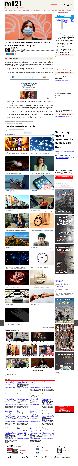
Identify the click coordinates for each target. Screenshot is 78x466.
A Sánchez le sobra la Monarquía (63, 70)
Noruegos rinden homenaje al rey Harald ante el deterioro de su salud (48, 390)
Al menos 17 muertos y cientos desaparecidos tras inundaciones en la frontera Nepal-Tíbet (10, 436)
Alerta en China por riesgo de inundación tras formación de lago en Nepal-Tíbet (64, 283)
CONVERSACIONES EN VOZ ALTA (64, 72)
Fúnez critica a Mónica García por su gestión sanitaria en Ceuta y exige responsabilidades (23, 385)
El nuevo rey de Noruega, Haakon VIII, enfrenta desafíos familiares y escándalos (64, 289)
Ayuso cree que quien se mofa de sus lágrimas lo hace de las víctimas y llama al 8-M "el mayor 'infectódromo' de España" (42, 369)
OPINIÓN (46, 456)
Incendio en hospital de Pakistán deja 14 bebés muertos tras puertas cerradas (11, 441)
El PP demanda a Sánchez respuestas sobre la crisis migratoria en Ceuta (11, 395)
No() (25, 123)
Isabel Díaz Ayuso (19, 121)
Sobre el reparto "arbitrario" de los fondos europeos (13, 356)
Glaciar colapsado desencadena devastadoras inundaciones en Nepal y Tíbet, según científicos (35, 408)
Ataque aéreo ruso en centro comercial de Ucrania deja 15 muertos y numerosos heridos (65, 45)
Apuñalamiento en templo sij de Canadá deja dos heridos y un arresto (64, 48)
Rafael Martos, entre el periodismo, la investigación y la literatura (64, 154)
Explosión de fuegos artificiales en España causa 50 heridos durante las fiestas (35, 396)
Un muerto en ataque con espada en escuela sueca (64, 41)
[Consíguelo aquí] (64, 361)
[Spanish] (59, 13)
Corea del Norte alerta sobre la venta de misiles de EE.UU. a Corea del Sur (11, 418)
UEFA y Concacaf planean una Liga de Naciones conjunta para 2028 (64, 51)
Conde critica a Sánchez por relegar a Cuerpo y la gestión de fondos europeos (23, 430)
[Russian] (68, 13)
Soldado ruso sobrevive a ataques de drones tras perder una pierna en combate (23, 413)
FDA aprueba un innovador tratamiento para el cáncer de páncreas (34, 401)
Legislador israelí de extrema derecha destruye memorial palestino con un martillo (36, 436)
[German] (65, 13)
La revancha (58, 34)
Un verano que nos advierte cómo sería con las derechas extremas (47, 424)
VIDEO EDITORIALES (8, 10)
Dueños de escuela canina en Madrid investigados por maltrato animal (23, 407)
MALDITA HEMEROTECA (35, 10)
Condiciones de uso (14, 130)
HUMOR (43, 10)
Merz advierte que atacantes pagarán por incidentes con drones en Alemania (48, 435)
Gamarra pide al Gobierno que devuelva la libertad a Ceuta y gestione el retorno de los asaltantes (23, 391)
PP (5, 121)
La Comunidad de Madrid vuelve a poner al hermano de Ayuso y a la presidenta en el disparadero (42, 343)
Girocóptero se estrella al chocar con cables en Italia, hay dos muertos (48, 395)
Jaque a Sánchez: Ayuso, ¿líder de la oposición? (29, 356)
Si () (21, 123)
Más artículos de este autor (14, 48)
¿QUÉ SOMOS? (56, 456)
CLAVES (19, 10)
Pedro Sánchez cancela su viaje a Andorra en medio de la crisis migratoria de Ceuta (35, 425)
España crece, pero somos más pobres (48, 383)
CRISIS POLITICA (26, 10)
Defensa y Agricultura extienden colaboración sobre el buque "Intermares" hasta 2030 (47, 402)
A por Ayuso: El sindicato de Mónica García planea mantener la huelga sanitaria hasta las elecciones (17, 343)
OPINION (48, 10)
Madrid (24, 121)
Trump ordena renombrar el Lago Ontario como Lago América (10, 384)
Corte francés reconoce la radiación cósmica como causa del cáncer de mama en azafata (48, 442)
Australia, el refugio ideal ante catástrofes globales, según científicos (22, 401)
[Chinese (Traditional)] (60, 13)
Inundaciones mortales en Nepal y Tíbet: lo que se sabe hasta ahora (47, 407)
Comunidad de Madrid (11, 121)
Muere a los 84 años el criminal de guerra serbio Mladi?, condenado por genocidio (11, 391)
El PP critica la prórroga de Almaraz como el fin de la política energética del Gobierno (35, 430)
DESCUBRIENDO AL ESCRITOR (64, 114)
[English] (62, 13)
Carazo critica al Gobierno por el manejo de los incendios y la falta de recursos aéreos (48, 430)
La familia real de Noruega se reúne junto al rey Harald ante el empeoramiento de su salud (10, 413)
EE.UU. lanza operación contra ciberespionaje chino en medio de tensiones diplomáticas (35, 413)
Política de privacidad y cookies (46, 457)
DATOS (15, 10)
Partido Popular (29, 121)
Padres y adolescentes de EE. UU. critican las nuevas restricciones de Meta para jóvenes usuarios (64, 294)
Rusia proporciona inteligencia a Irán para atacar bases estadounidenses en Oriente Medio (47, 419)
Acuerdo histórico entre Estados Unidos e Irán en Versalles (35, 418)
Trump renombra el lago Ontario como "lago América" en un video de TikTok (23, 418)
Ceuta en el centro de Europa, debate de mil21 (63, 77)
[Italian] (67, 13)
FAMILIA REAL (54, 10)
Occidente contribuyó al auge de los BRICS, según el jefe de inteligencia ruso (48, 413)
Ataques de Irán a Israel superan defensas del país (10, 424)
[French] (64, 13)
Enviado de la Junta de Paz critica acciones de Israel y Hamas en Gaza (35, 390)
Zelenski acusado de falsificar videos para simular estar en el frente (23, 395)
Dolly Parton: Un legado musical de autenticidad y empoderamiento (35, 441)
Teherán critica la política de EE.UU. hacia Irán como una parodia (11, 401)
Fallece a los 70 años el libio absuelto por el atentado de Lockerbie (23, 435)
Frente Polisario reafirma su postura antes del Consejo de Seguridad (23, 424)
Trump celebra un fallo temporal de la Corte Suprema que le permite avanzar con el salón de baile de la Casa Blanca (65, 37)
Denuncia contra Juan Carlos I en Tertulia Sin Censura (63, 111)
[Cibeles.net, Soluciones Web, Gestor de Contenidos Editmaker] (66, 457)
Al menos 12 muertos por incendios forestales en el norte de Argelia (10, 407)
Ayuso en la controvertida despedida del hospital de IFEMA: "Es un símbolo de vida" (17, 368)
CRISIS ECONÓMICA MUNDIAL (65, 10)
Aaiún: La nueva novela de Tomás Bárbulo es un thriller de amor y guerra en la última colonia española (64, 172)
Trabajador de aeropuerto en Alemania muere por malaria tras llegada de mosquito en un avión (22, 442)
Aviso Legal (53, 457)
